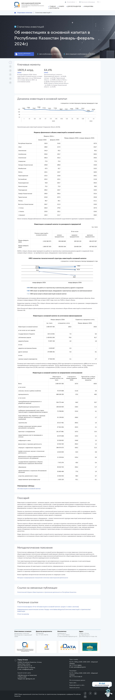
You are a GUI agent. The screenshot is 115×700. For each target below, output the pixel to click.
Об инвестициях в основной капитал (29, 489)
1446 (19, 675)
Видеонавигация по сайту (76, 685)
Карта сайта (72, 683)
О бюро (61, 6)
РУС (98, 2)
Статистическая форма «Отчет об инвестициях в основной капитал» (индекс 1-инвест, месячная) (48, 607)
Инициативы (88, 6)
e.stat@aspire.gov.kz (27, 669)
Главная (53, 6)
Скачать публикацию (24, 54)
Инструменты (54, 8)
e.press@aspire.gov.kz (80, 667)
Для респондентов (74, 6)
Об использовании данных (77, 680)
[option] (25, 647)
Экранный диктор (74, 687)
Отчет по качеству (23, 614)
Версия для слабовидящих (88, 2)
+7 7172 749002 (76, 665)
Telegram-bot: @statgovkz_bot (26, 679)
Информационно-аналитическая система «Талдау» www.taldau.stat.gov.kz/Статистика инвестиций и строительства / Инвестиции (54, 610)
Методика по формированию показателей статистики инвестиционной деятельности (42, 578)
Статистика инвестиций (42, 13)
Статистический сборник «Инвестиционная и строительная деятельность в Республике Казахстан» (46, 592)
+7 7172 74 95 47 (77, 677)
